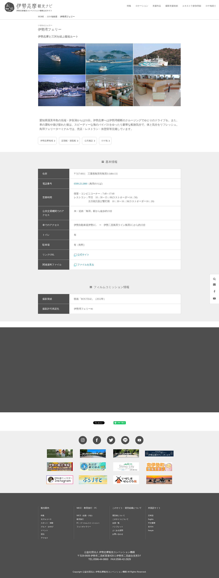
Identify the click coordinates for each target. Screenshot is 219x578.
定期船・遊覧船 (68, 141)
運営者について (118, 515)
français (151, 530)
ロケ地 (104, 141)
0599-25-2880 (80, 183)
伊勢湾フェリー (67, 17)
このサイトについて (120, 519)
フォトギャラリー (84, 527)
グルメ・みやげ (47, 527)
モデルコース (46, 519)
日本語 (150, 515)
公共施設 (88, 141)
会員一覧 (115, 523)
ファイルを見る (85, 264)
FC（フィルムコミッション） (88, 523)
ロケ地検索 (52, 17)
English (150, 519)
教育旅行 (80, 519)
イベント (44, 530)
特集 (42, 515)
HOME (41, 17)
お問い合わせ (117, 534)
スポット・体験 (47, 523)
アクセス (44, 538)
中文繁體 (151, 523)
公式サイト (83, 254)
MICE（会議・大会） (85, 515)
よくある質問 (117, 530)
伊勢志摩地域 (46, 141)
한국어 (150, 527)
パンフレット (117, 527)
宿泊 (42, 534)
